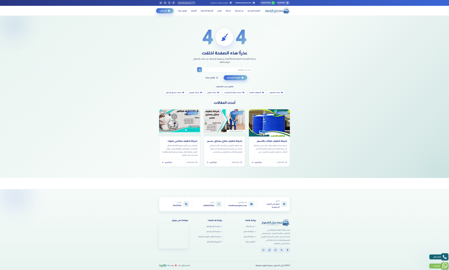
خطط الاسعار (249, 237)
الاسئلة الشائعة (207, 11)
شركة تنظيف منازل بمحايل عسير (224, 141)
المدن (219, 11)
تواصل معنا (182, 11)
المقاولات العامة (255, 92)
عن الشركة (239, 11)
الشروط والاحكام (214, 242)
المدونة (194, 11)
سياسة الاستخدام (214, 231)
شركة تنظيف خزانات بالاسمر (272, 141)
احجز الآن (163, 11)
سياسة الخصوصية (213, 226)
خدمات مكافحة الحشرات (233, 92)
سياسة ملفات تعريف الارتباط (209, 237)
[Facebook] (287, 250)
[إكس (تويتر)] (169, 3)
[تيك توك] (161, 3)
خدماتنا (228, 11)
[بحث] (199, 69)
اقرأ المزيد (258, 162)
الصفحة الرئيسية (254, 11)
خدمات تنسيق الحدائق (173, 92)
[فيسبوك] (173, 3)
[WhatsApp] (263, 250)
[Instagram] (275, 250)
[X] (281, 250)
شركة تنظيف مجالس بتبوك (182, 141)
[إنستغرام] (165, 3)
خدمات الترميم (194, 92)
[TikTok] (269, 250)
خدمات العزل (211, 92)
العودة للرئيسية (233, 78)
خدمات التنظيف (274, 92)
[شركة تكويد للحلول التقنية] (162, 265)
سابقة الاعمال (248, 231)
